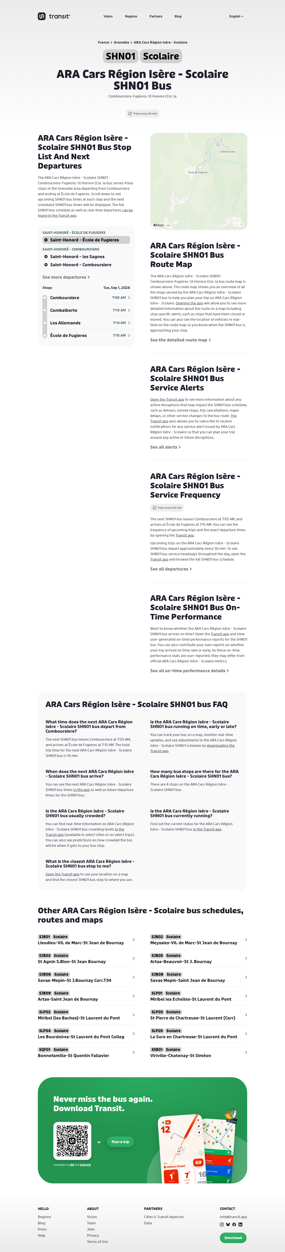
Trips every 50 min (145, 113)
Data (148, 1223)
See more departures (64, 277)
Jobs (91, 1229)
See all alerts (163, 447)
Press (42, 1229)
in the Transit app (207, 829)
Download (233, 1237)
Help (41, 1235)
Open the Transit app (167, 399)
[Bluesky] (228, 1224)
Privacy (93, 1235)
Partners (155, 16)
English (234, 16)
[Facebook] (234, 1224)
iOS (72, 1165)
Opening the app (189, 303)
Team (91, 1223)
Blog (178, 16)
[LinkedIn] (240, 1224)
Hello (43, 1208)
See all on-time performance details (187, 670)
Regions (131, 16)
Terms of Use (97, 1241)
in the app (81, 790)
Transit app (185, 535)
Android (85, 1165)
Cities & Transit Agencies (164, 1217)
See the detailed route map (178, 340)
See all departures (169, 569)
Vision (108, 16)
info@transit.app (233, 1217)
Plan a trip (120, 1141)
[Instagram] (222, 1224)
